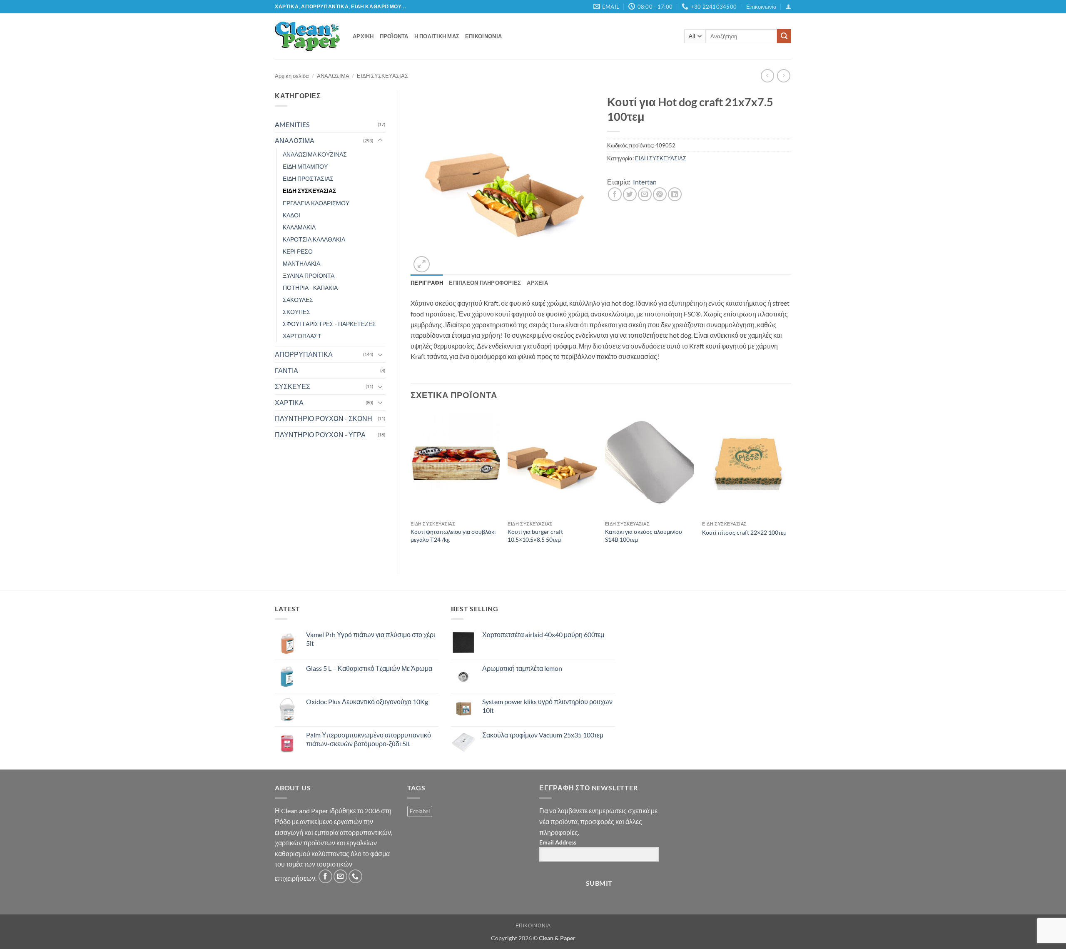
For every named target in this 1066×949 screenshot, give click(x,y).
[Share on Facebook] (615, 194)
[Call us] (355, 876)
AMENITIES (292, 124)
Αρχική (363, 36)
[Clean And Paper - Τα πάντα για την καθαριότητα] (307, 36)
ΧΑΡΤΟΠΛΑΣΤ (302, 335)
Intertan (645, 182)
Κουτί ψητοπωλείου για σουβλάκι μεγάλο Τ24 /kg (453, 535)
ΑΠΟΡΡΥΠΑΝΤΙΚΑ (304, 354)
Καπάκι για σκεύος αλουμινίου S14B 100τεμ (643, 535)
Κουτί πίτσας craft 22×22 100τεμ (744, 532)
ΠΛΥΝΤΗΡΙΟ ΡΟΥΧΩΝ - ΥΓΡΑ (320, 434)
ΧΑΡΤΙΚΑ (289, 402)
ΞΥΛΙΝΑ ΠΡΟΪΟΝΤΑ (308, 275)
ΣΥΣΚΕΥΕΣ (292, 386)
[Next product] (767, 75)
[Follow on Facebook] (325, 876)
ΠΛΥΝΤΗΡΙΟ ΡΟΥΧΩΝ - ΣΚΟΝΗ (323, 418)
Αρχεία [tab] (537, 282)
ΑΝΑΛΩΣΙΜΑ (333, 75)
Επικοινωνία (761, 6)
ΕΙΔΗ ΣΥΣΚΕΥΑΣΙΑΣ (382, 75)
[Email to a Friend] (645, 194)
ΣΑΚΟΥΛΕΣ (298, 299)
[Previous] (411, 484)
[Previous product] (783, 75)
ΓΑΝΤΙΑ (286, 370)
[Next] (791, 484)
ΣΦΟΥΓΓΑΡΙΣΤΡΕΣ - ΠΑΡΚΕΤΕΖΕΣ (329, 323)
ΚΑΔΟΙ (291, 215)
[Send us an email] (340, 876)
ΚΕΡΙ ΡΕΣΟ (298, 251)
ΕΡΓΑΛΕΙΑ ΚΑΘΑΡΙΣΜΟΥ (316, 203)
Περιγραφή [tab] (427, 282)
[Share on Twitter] (630, 194)
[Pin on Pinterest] (660, 194)
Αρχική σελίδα (292, 75)
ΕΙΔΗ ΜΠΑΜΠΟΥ (305, 166)
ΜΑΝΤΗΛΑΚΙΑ (301, 263)
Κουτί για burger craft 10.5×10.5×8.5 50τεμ (535, 535)
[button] (788, 6)
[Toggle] (380, 140)
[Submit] (784, 36)
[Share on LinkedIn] (675, 194)
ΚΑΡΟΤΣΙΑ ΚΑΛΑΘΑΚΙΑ (314, 239)
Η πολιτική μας (437, 36)
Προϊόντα (394, 36)
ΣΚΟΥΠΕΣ (296, 311)
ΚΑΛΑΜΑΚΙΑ (299, 227)
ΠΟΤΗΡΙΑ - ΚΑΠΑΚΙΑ (310, 287)
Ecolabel (420, 811)
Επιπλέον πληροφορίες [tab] (485, 282)
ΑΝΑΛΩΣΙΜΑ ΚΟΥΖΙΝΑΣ (315, 154)
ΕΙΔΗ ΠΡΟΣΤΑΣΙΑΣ (308, 178)
